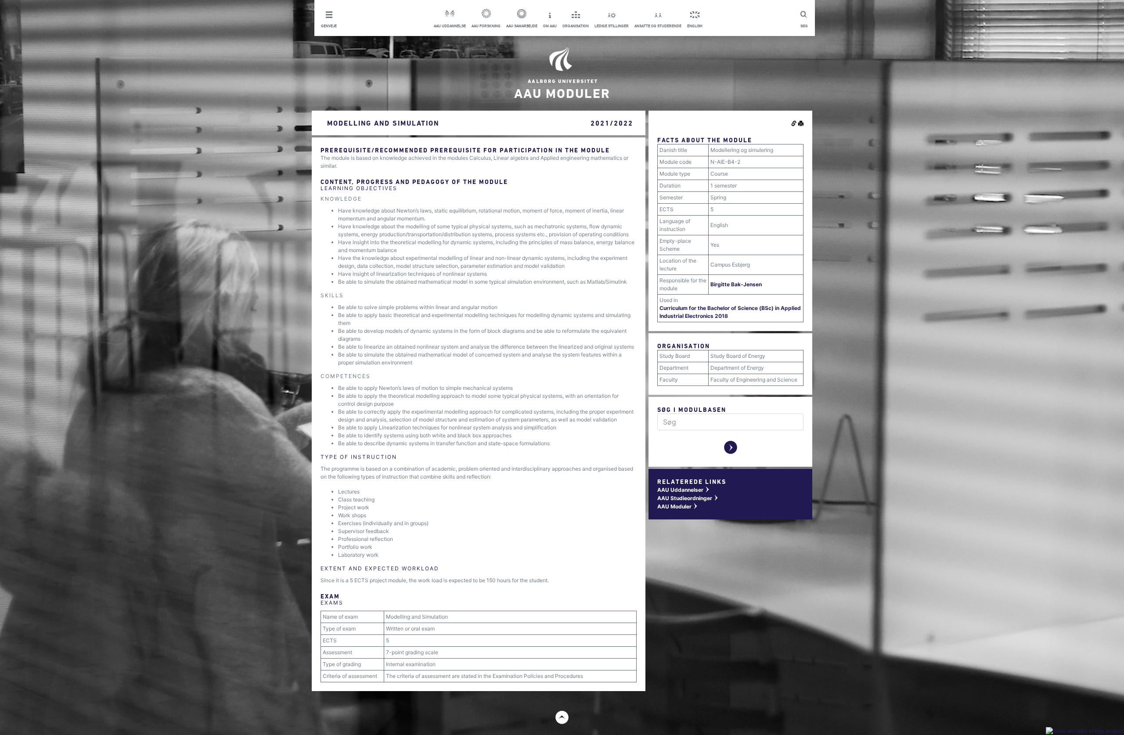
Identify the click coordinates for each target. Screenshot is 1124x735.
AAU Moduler (677, 506)
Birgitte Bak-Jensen (736, 284)
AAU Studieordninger (688, 498)
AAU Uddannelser (683, 489)
